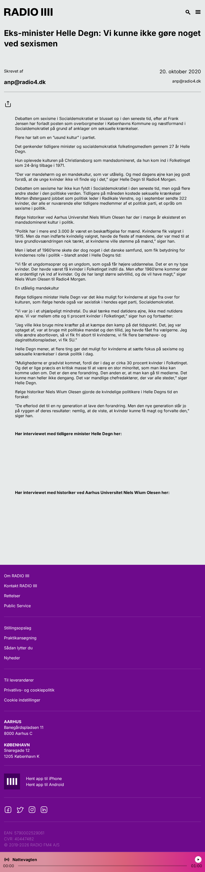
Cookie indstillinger (22, 699)
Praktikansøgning (20, 637)
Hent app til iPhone (44, 778)
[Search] (123, 12)
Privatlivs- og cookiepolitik (29, 689)
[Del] (8, 100)
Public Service (17, 605)
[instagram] (32, 810)
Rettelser (12, 595)
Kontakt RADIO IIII (20, 585)
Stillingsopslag (17, 627)
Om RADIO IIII (16, 575)
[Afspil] (198, 859)
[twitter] (20, 810)
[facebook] (8, 810)
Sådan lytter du (18, 647)
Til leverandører (19, 680)
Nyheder (12, 657)
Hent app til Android (45, 784)
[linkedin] (44, 810)
